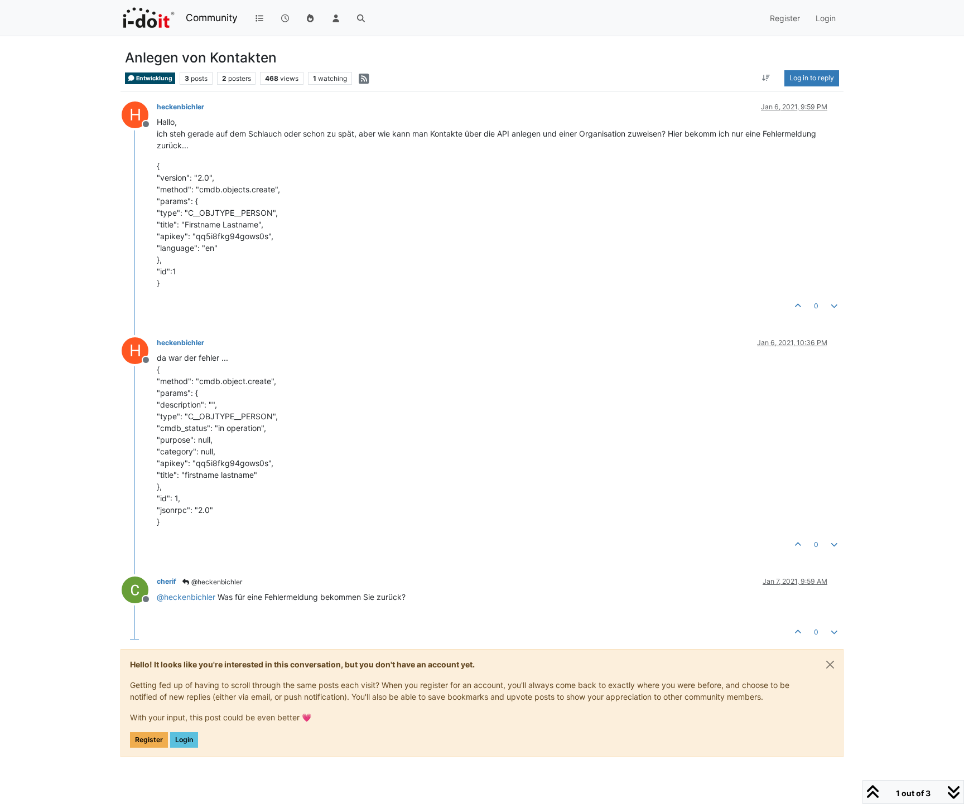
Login (184, 739)
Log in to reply (811, 78)
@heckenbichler (216, 582)
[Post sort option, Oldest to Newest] (766, 78)
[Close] (830, 665)
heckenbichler (180, 107)
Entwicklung (153, 78)
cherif (166, 581)
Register (149, 739)
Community (212, 17)
